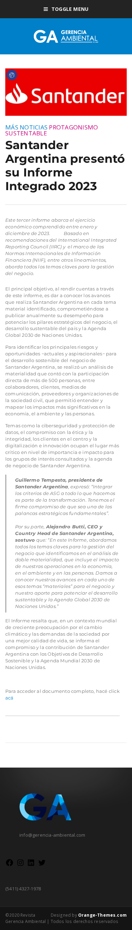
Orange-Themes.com (102, 915)
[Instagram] (20, 865)
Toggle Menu (69, 9)
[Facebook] (9, 865)
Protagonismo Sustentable (51, 130)
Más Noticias (26, 127)
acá (9, 698)
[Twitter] (42, 865)
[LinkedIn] (31, 865)
